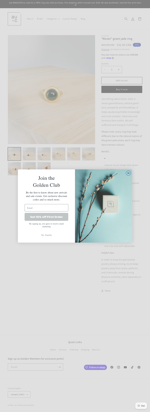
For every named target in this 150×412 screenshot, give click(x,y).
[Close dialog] (128, 173)
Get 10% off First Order (46, 217)
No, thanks (46, 235)
